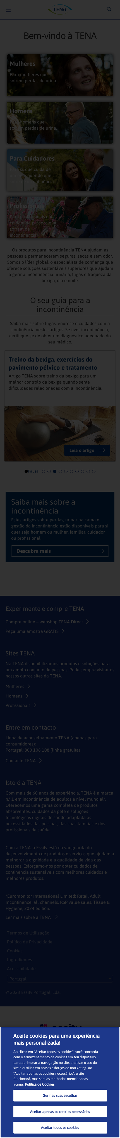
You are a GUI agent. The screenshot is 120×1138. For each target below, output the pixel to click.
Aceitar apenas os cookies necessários (60, 1112)
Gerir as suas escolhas (60, 1095)
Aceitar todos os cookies (60, 1127)
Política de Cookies (39, 1084)
